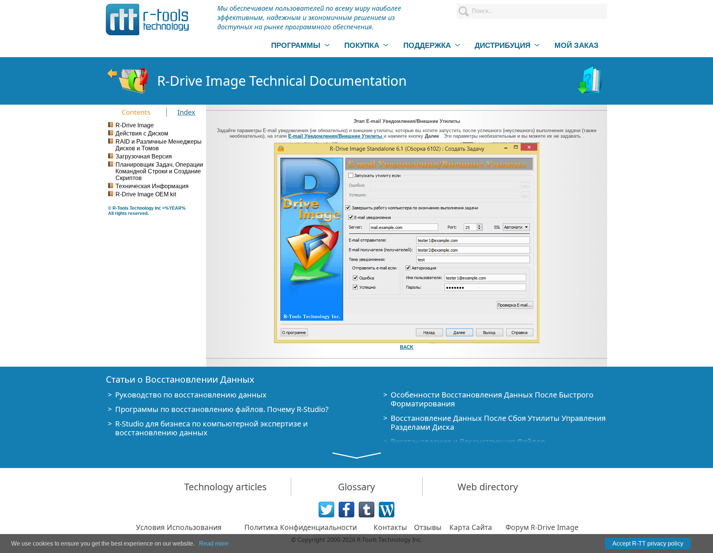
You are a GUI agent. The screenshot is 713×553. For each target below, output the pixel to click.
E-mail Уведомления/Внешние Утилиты (336, 136)
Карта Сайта (470, 527)
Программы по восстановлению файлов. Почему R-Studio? (222, 409)
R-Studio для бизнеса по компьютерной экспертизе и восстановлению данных (211, 428)
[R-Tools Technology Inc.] (147, 19)
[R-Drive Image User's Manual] (590, 81)
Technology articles (225, 486)
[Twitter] (326, 509)
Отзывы (428, 527)
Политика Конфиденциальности (300, 527)
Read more (213, 543)
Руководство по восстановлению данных (191, 395)
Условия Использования (179, 527)
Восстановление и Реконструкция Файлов (468, 441)
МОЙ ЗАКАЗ (576, 45)
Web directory (488, 486)
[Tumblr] (366, 509)
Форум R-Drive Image (542, 527)
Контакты (390, 527)
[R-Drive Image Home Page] (128, 81)
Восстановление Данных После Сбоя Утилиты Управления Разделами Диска (498, 422)
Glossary (356, 486)
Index (186, 112)
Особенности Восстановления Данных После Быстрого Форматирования (492, 399)
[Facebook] (346, 509)
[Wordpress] (386, 509)
